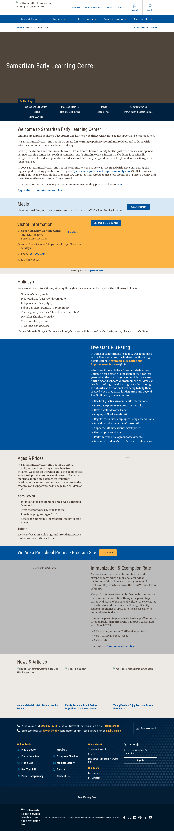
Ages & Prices (104, 111)
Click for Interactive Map (106, 222)
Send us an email (148, 728)
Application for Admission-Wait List (40, 190)
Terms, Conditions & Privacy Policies (105, 817)
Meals (104, 106)
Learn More (108, 552)
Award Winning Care (87, 797)
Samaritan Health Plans (99, 749)
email (120, 184)
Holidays (36, 111)
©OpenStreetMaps (95, 271)
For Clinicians (94, 777)
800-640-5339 (50, 730)
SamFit (91, 754)
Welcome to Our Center (36, 106)
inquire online (111, 726)
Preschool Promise (70, 106)
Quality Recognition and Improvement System (102, 171)
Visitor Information (138, 106)
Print (155, 27)
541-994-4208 (38, 253)
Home (19, 27)
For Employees (95, 773)
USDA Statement (138, 206)
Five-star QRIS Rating (70, 111)
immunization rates (121, 646)
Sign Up (140, 760)
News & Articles (36, 116)
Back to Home (142, 27)
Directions (73, 232)
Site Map (88, 817)
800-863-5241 (49, 726)
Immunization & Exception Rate (138, 111)
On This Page (26, 101)
